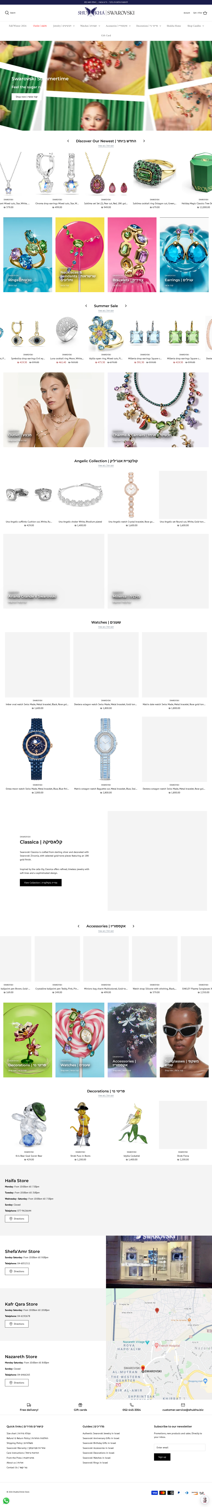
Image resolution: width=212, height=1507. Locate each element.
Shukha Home (174, 26)
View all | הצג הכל (106, 145)
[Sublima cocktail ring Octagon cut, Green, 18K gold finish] (154, 173)
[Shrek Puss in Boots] (80, 1125)
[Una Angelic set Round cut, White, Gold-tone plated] (183, 495)
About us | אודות (15, 1462)
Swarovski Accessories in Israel (98, 1448)
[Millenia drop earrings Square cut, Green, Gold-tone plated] (184, 334)
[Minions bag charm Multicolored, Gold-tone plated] (106, 959)
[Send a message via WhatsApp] (6, 1500)
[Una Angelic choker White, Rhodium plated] (80, 495)
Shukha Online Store (21, 1492)
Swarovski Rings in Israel (95, 1462)
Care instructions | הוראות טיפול (23, 1452)
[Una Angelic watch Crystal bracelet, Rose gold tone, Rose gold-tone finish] (132, 495)
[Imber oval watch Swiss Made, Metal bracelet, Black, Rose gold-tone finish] (37, 664)
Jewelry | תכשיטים (62, 26)
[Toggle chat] (205, 1500)
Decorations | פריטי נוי (147, 26)
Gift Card (106, 35)
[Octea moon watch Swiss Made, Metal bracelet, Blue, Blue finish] (37, 749)
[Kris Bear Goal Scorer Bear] (29, 1125)
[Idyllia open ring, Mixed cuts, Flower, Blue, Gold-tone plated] (106, 334)
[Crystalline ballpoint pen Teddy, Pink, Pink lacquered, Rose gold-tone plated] (57, 959)
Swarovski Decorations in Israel (98, 1452)
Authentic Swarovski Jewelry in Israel (101, 1433)
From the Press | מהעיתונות (20, 1457)
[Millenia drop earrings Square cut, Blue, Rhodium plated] (145, 334)
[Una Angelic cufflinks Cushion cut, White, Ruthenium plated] (29, 495)
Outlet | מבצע (40, 26)
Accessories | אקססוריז (116, 26)
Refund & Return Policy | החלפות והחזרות (27, 1438)
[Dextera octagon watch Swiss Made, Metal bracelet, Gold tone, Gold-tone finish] (105, 664)
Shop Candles (194, 26)
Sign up (162, 1456)
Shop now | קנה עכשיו (26, 96)
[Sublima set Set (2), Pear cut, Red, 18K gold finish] (106, 173)
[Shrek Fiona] (183, 1125)
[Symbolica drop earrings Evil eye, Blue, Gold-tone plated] (28, 334)
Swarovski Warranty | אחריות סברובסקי (26, 1448)
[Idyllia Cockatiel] (132, 1125)
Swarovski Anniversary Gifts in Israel (101, 1438)
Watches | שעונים (88, 26)
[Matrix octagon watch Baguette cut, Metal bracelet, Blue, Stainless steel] (105, 749)
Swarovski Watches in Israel (96, 1457)
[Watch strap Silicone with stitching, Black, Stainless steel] (154, 959)
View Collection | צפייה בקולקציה (40, 882)
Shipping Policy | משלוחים (20, 1443)
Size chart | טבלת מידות (18, 1433)
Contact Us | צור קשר (17, 1467)
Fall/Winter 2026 (17, 26)
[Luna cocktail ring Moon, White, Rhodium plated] (67, 334)
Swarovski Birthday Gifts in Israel (99, 1443)
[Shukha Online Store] (106, 12)
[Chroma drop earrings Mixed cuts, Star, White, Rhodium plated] (57, 173)
